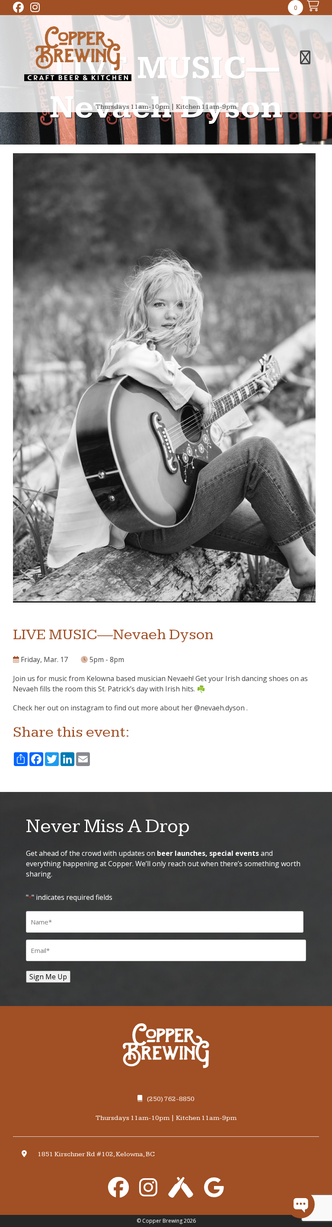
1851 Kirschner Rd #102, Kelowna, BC (96, 1154)
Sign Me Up (48, 976)
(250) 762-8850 (171, 1099)
